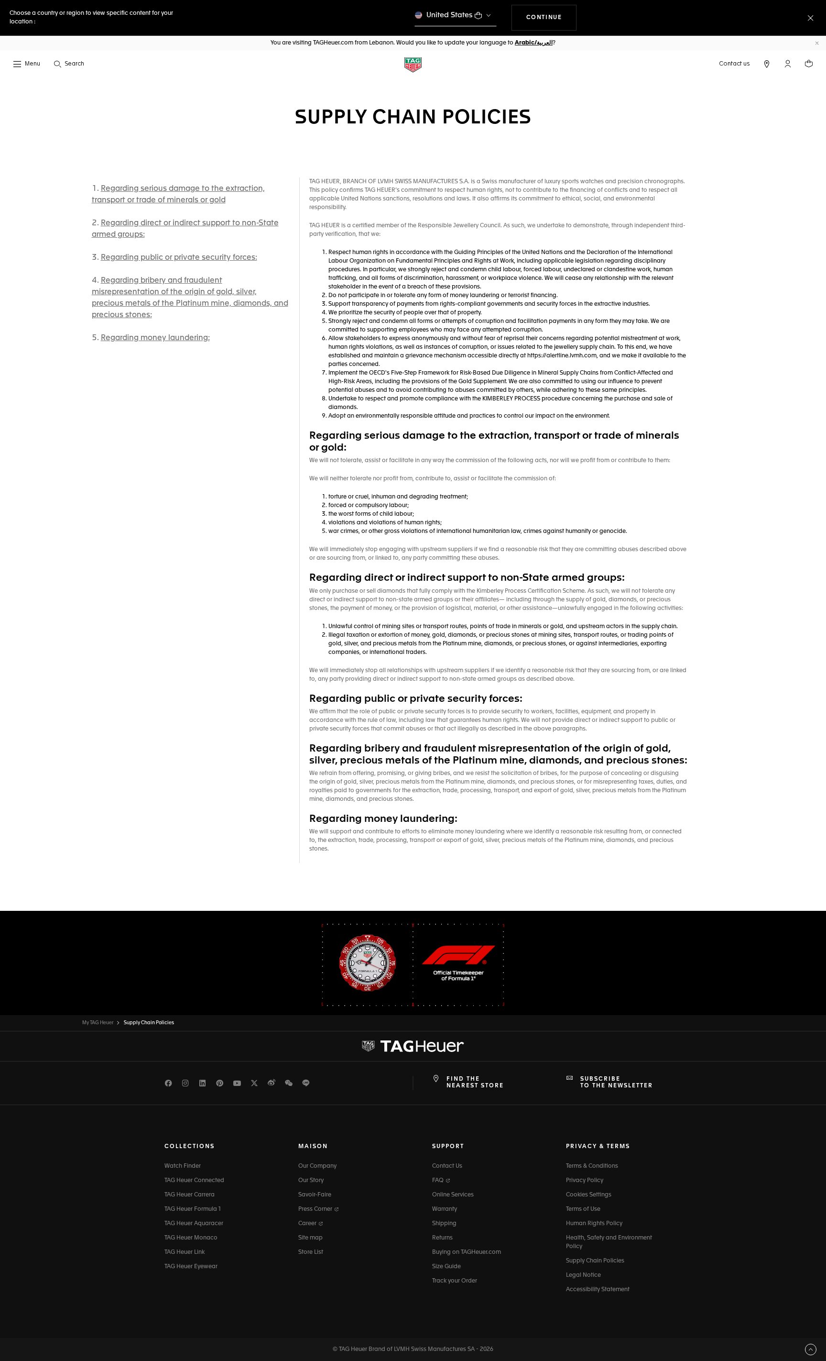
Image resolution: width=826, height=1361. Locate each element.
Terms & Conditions (592, 1166)
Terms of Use (583, 1209)
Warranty (444, 1209)
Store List (310, 1252)
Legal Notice (583, 1275)
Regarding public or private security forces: (179, 258)
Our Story (311, 1181)
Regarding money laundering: (155, 338)
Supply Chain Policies (595, 1261)
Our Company (317, 1166)
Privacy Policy (584, 1181)
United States (449, 15)
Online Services (453, 1195)
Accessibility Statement (598, 1290)
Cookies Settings (588, 1195)
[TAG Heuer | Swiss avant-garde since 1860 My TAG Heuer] (413, 1046)
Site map (310, 1238)
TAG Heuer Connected (194, 1181)
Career (308, 1224)
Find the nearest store (475, 1082)
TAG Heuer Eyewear (190, 1267)
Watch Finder (182, 1166)
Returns (442, 1238)
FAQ (438, 1181)
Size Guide (446, 1267)
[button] (787, 63)
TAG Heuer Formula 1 (192, 1209)
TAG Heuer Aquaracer (193, 1224)
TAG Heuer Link (184, 1252)
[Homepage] (413, 64)
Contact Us (447, 1166)
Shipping (444, 1224)
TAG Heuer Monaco (190, 1238)
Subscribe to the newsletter (616, 1082)
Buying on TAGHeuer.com (466, 1252)
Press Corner (316, 1209)
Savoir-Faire (314, 1195)
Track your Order (454, 1281)
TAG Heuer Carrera (189, 1195)
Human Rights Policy (594, 1224)
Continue (551, 17)
